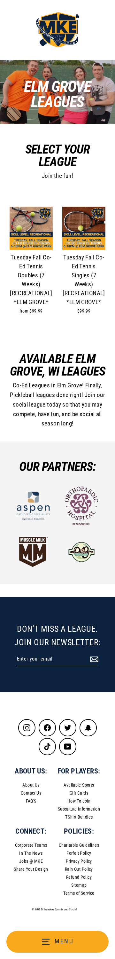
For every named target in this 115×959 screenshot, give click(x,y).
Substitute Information (79, 809)
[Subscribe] (93, 659)
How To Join (78, 801)
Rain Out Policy (79, 869)
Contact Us (31, 793)
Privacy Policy (79, 861)
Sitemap (79, 885)
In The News (30, 853)
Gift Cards (79, 793)
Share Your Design (31, 869)
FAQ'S (31, 801)
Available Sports (79, 785)
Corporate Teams (31, 845)
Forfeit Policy (78, 853)
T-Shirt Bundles (79, 817)
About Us (30, 785)
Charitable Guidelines (79, 845)
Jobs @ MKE (31, 861)
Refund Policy (79, 877)
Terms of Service (78, 893)
